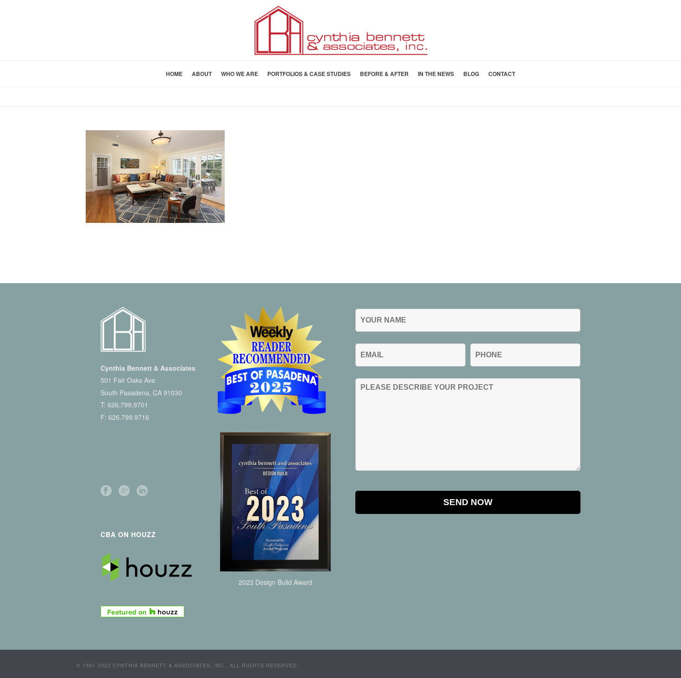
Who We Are (239, 74)
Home (174, 74)
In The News (436, 74)
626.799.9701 (127, 404)
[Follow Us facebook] (106, 491)
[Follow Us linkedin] (142, 491)
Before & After (384, 74)
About (202, 74)
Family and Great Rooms (553, 98)
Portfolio (493, 98)
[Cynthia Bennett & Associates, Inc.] (340, 30)
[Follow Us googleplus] (124, 491)
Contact (501, 74)
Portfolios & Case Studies (309, 74)
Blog (471, 74)
